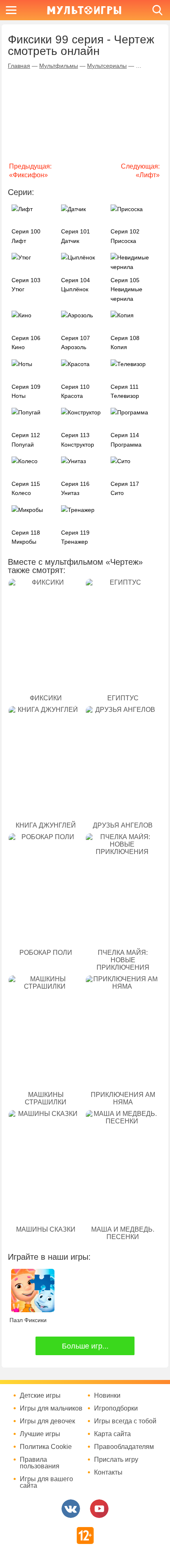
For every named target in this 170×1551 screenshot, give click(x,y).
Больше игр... (85, 1346)
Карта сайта (112, 1434)
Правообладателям (124, 1447)
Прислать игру (116, 1459)
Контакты (108, 1472)
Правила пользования (39, 1463)
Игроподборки (116, 1408)
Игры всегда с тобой (125, 1421)
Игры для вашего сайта (46, 1482)
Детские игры (40, 1395)
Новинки (107, 1395)
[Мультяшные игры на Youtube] (99, 1508)
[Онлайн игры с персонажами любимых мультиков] (84, 10)
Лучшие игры (40, 1434)
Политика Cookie (46, 1447)
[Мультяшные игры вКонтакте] (70, 1508)
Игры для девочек (47, 1421)
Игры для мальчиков (51, 1408)
